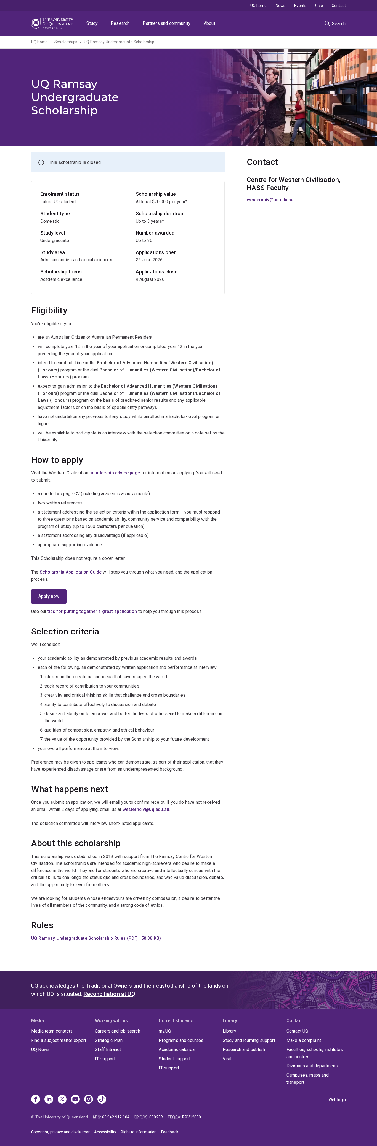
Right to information (138, 1132)
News (281, 5)
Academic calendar (177, 1049)
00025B (156, 1117)
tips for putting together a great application (92, 611)
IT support (105, 1058)
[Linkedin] (48, 1100)
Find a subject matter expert (58, 1040)
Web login (337, 1100)
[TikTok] (101, 1100)
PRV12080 (191, 1117)
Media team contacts (52, 1031)
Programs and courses (181, 1040)
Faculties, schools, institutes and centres (314, 1053)
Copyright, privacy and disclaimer (60, 1132)
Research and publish (244, 1049)
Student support (174, 1058)
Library (229, 1031)
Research (120, 23)
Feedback (169, 1132)
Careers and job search (117, 1031)
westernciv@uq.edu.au (146, 809)
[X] (62, 1100)
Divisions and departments (312, 1065)
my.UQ (165, 1031)
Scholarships (65, 42)
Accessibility (105, 1132)
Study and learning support (249, 1040)
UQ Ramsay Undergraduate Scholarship (119, 42)
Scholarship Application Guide (71, 572)
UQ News (40, 1049)
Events (300, 5)
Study (92, 23)
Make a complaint (303, 1040)
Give (319, 5)
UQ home (258, 5)
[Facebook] (35, 1100)
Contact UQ (297, 1031)
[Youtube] (75, 1100)
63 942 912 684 (115, 1117)
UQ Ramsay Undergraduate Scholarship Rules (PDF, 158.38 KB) (96, 938)
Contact (339, 5)
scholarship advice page (114, 473)
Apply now (48, 596)
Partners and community (166, 23)
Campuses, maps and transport (307, 1078)
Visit (227, 1058)
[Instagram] (88, 1100)
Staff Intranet (108, 1049)
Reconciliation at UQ (109, 994)
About (209, 23)
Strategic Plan (109, 1040)
